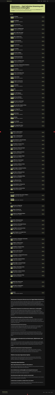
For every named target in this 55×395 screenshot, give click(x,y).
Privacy (49, 392)
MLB (41, 1)
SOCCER (39, 1)
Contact (46, 392)
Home (44, 392)
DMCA (52, 392)
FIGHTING (44, 1)
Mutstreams (9, 1)
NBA (47, 1)
